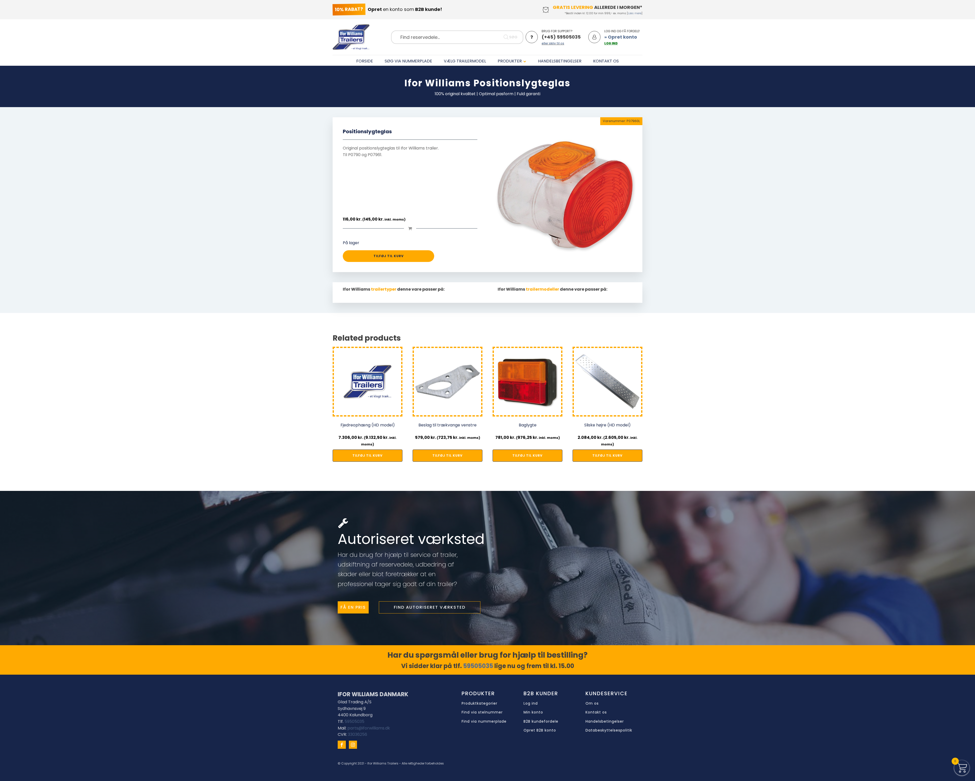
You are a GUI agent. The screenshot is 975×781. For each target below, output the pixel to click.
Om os (592, 703)
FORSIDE (364, 61)
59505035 (478, 666)
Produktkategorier (479, 703)
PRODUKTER (510, 61)
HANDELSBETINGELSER (559, 61)
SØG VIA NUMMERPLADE (408, 61)
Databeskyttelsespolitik (609, 730)
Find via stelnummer (482, 712)
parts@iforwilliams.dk (368, 728)
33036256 (357, 734)
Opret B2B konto (540, 730)
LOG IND (611, 43)
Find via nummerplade (484, 721)
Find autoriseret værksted (429, 607)
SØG (513, 37)
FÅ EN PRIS (353, 607)
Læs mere (634, 13)
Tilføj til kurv (388, 256)
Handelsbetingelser (605, 721)
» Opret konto (620, 37)
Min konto (533, 712)
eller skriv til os (553, 43)
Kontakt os (596, 712)
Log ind (531, 703)
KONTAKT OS (606, 61)
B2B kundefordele (541, 721)
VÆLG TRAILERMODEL (465, 61)
